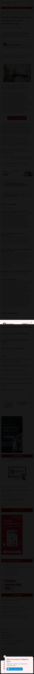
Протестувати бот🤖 (15, 669)
